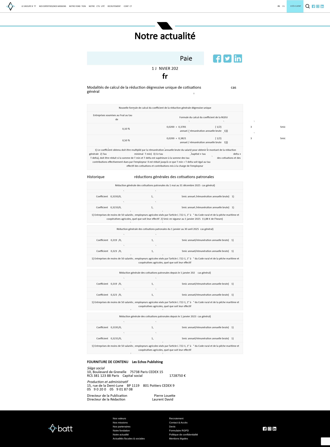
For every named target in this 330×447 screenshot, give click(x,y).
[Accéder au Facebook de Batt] (313, 6)
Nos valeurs (119, 418)
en (283, 6)
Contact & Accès (178, 422)
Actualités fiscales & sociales (131, 438)
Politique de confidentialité (183, 434)
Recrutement (114, 6)
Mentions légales (178, 438)
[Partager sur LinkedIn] (238, 58)
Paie (186, 58)
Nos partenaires (121, 426)
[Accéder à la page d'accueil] (10, 6)
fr (279, 6)
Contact (128, 6)
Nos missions (120, 422)
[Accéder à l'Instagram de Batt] (317, 6)
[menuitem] (29, 6)
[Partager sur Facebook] (217, 58)
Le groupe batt (29, 6)
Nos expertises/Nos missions (52, 6)
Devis (172, 426)
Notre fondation (77, 6)
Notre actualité (97, 6)
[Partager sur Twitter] (227, 58)
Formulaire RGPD (179, 430)
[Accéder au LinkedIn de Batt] (322, 6)
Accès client (295, 6)
